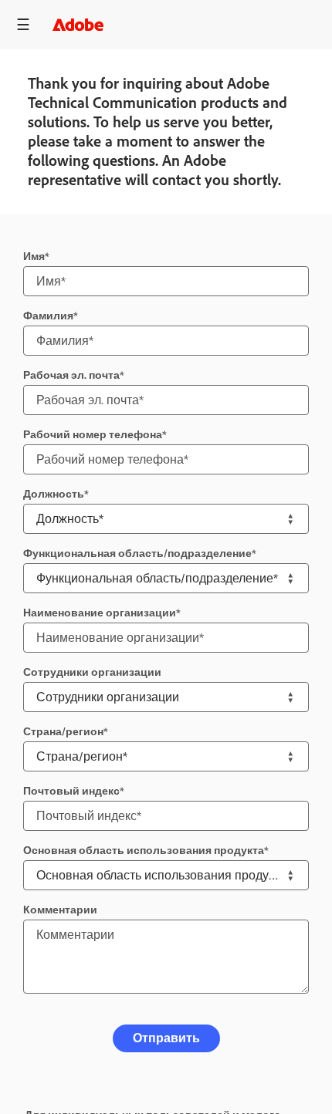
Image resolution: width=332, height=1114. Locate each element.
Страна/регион (63, 731)
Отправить (166, 1038)
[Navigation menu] (23, 24)
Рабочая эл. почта (71, 375)
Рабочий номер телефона (92, 434)
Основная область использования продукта (143, 850)
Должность (53, 494)
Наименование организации (99, 612)
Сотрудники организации (92, 672)
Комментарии (60, 910)
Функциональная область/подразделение (137, 553)
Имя (34, 256)
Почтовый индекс (71, 791)
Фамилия (48, 315)
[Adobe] (78, 24)
